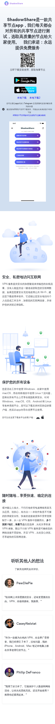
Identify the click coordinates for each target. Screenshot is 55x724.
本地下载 (21, 97)
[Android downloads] (38, 417)
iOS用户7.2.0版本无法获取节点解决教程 (29, 115)
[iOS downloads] (43, 417)
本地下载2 (33, 97)
